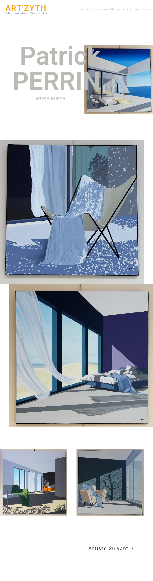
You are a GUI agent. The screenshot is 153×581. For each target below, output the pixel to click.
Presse (147, 9)
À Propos (133, 9)
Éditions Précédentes (106, 9)
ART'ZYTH (26, 8)
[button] (108, 9)
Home (85, 9)
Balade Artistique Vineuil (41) (26, 13)
